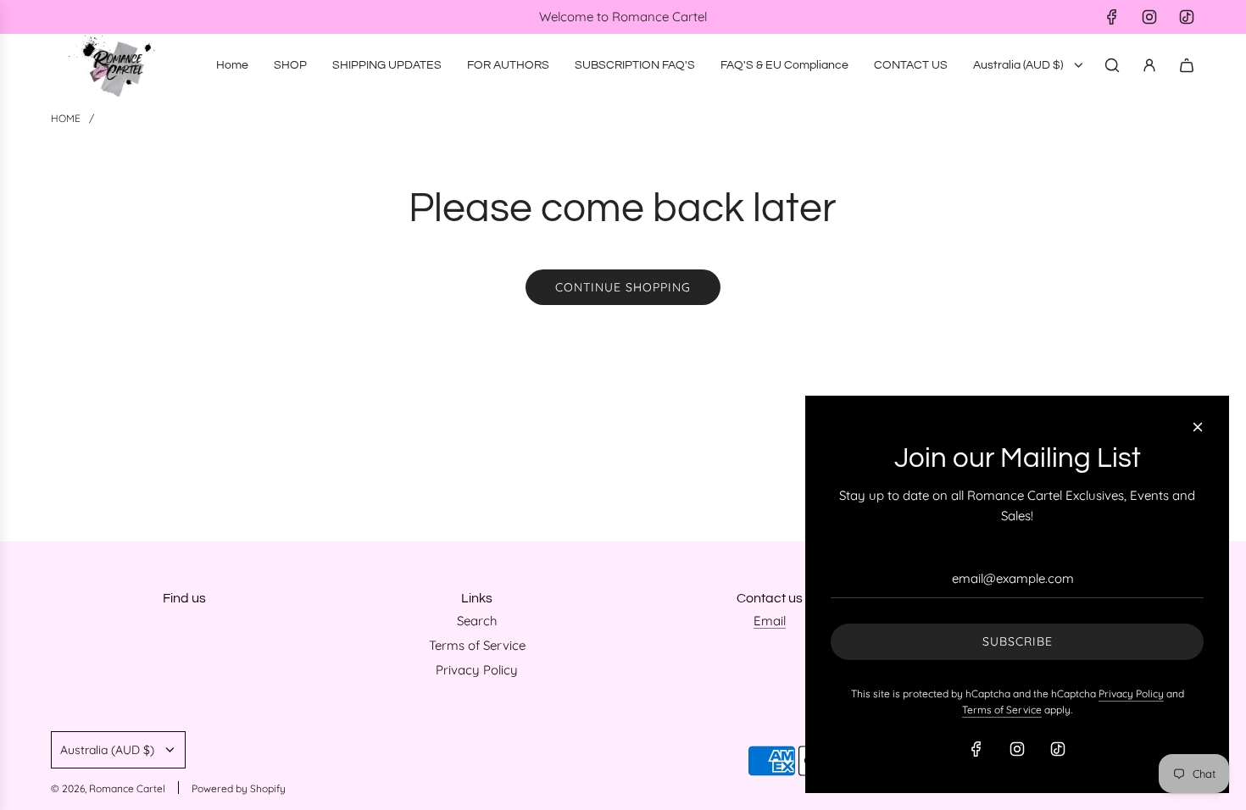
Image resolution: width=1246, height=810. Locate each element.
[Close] (1197, 427)
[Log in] (1149, 65)
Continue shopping (623, 287)
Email (770, 621)
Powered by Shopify (239, 788)
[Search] (1112, 65)
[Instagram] (1149, 16)
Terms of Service (1002, 709)
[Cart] (1186, 65)
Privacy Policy (1131, 693)
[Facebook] (1112, 16)
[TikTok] (1186, 16)
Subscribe (1017, 641)
